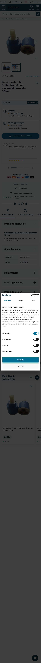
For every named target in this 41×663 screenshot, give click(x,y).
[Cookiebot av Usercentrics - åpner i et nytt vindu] (30, 295)
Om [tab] (33, 300)
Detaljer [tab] (20, 300)
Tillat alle (20, 360)
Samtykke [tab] (7, 300)
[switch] (36, 339)
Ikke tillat (20, 366)
